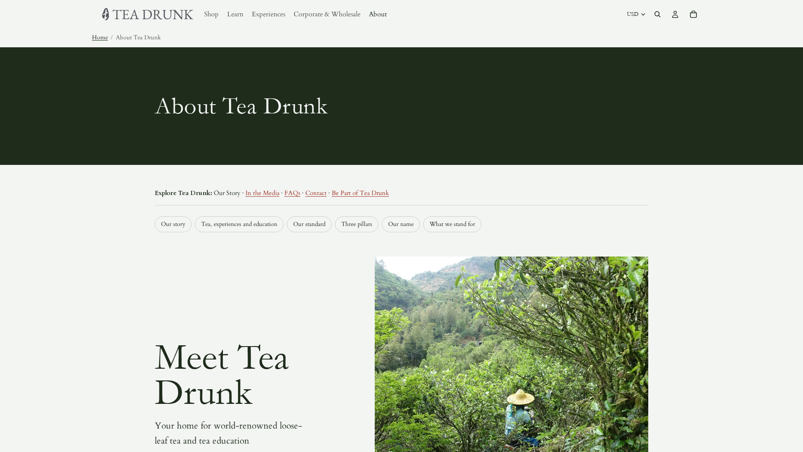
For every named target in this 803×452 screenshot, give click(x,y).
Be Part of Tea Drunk (360, 193)
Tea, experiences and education (239, 224)
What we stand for (452, 224)
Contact (316, 193)
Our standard (309, 224)
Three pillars (356, 224)
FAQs (292, 193)
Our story (173, 224)
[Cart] (693, 14)
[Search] (657, 14)
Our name (401, 224)
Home (100, 37)
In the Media (262, 193)
